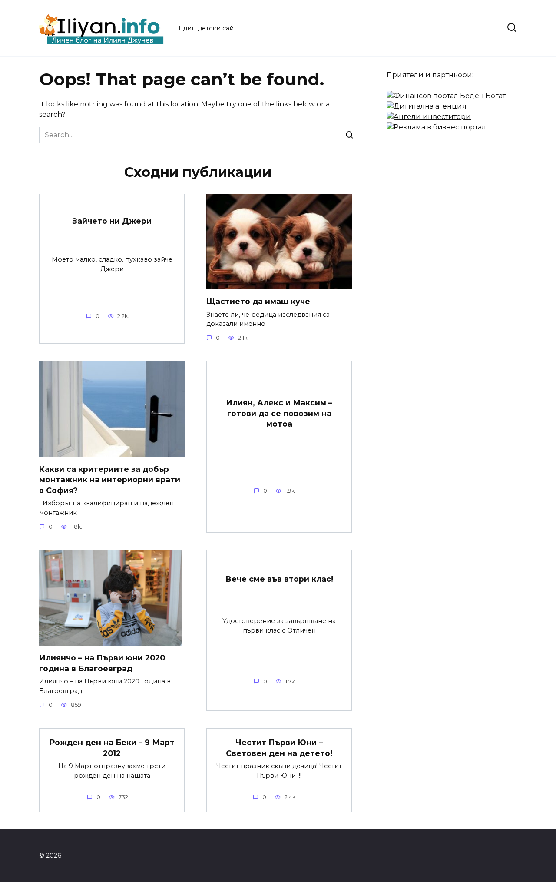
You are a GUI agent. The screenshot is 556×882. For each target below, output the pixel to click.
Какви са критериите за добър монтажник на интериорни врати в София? (109, 479)
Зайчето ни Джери (112, 220)
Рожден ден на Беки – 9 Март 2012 (112, 748)
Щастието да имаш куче (258, 301)
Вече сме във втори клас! (279, 579)
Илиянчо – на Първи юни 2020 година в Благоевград (102, 663)
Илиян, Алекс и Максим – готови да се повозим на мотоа (279, 413)
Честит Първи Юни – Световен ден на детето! (279, 748)
